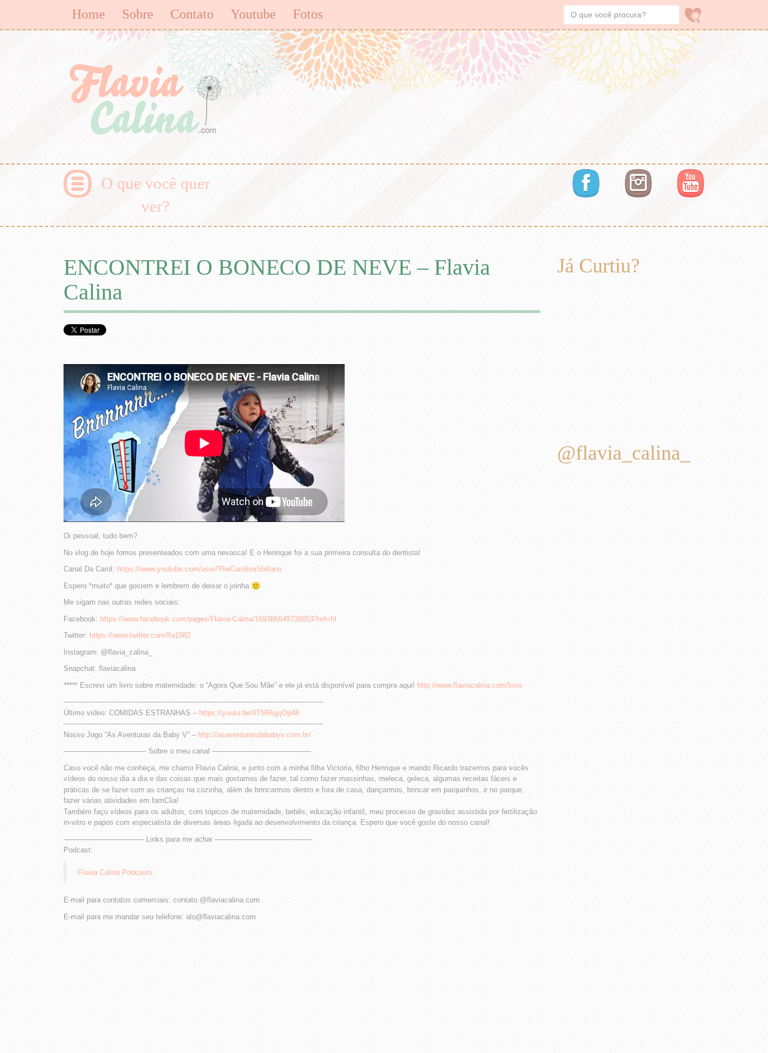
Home (88, 14)
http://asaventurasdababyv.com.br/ (254, 734)
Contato (192, 14)
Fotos (308, 14)
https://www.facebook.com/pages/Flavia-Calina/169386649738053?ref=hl (218, 619)
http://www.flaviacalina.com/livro (469, 685)
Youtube (253, 14)
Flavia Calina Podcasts (115, 872)
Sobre (137, 14)
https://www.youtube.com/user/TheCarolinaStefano (199, 569)
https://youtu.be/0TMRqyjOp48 (249, 713)
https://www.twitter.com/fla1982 (140, 635)
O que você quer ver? (155, 194)
